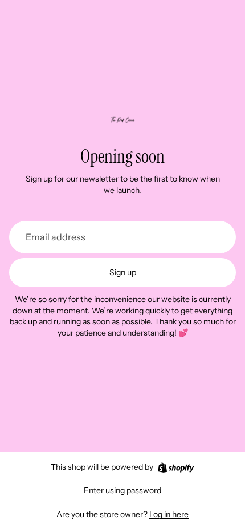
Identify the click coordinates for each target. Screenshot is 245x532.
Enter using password (122, 490)
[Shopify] (176, 467)
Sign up (122, 272)
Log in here (169, 514)
